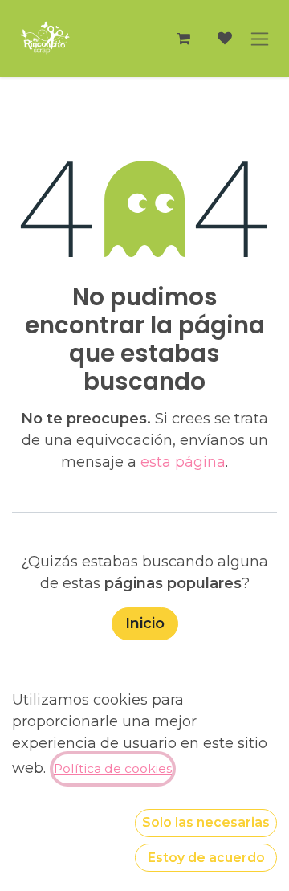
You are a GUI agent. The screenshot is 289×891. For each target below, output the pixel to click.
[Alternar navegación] (259, 38)
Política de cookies (113, 768)
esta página (183, 462)
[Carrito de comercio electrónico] (183, 38)
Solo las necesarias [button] (206, 822)
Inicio (145, 623)
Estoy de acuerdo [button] (206, 857)
